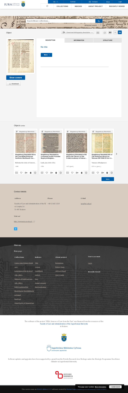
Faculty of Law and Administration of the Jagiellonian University (64, 324)
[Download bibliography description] (26, 172)
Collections (62, 6)
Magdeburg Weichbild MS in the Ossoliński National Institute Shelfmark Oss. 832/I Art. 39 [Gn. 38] (25, 156)
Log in (90, 263)
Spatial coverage (40, 283)
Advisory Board (60, 271)
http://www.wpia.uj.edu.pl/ (23, 221)
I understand (115, 387)
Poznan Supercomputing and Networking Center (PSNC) (86, 389)
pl (57, 1)
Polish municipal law (21, 287)
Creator (37, 267)
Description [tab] (50, 40)
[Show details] (35, 172)
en (120, 32)
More (108, 179)
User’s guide (59, 275)
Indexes (78, 6)
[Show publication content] (30, 172)
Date (36, 279)
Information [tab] (79, 40)
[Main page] (47, 5)
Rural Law (17, 299)
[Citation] (110, 32)
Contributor (39, 271)
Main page (18, 251)
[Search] (98, 21)
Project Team (59, 267)
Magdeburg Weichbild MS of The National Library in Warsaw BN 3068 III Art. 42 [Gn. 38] (102, 156)
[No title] (21, 56)
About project (95, 6)
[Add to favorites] (104, 32)
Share (108, 2)
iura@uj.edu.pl (86, 204)
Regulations (59, 263)
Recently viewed (117, 6)
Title (36, 263)
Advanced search (90, 25)
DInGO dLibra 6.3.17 (44, 389)
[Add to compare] (98, 32)
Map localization (40, 287)
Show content (16, 77)
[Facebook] (15, 229)
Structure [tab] (107, 40)
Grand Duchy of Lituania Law (24, 303)
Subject (37, 275)
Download (15, 84)
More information (100, 387)
